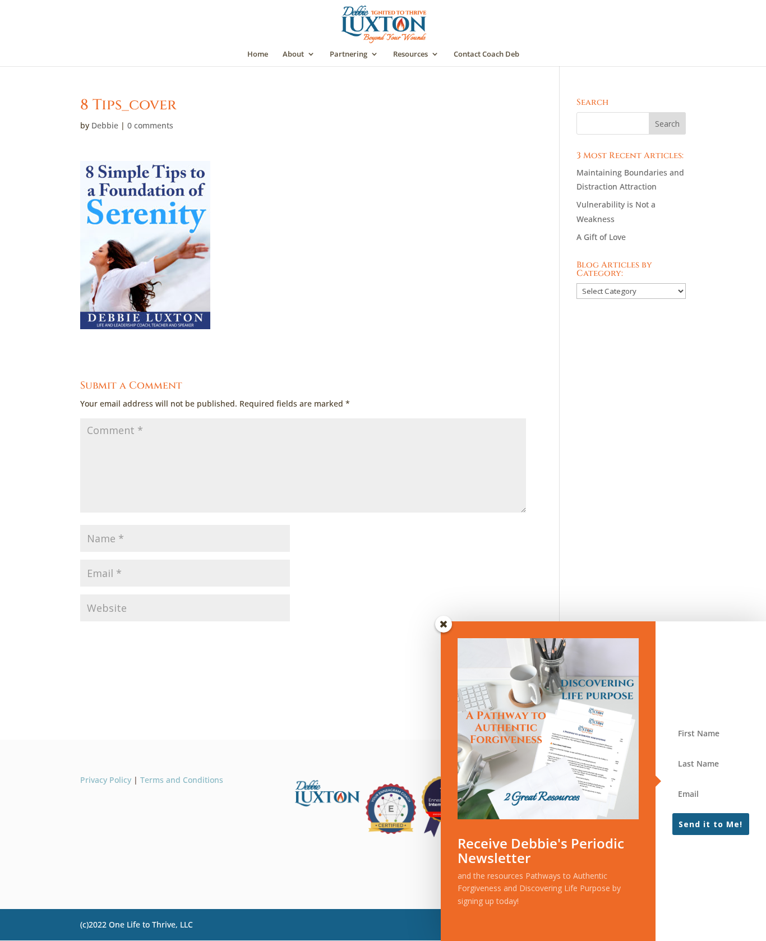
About (293, 54)
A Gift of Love (601, 237)
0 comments (150, 125)
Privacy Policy (105, 779)
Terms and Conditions (181, 779)
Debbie (104, 125)
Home (257, 54)
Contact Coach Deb (486, 54)
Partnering (348, 54)
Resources (410, 54)
